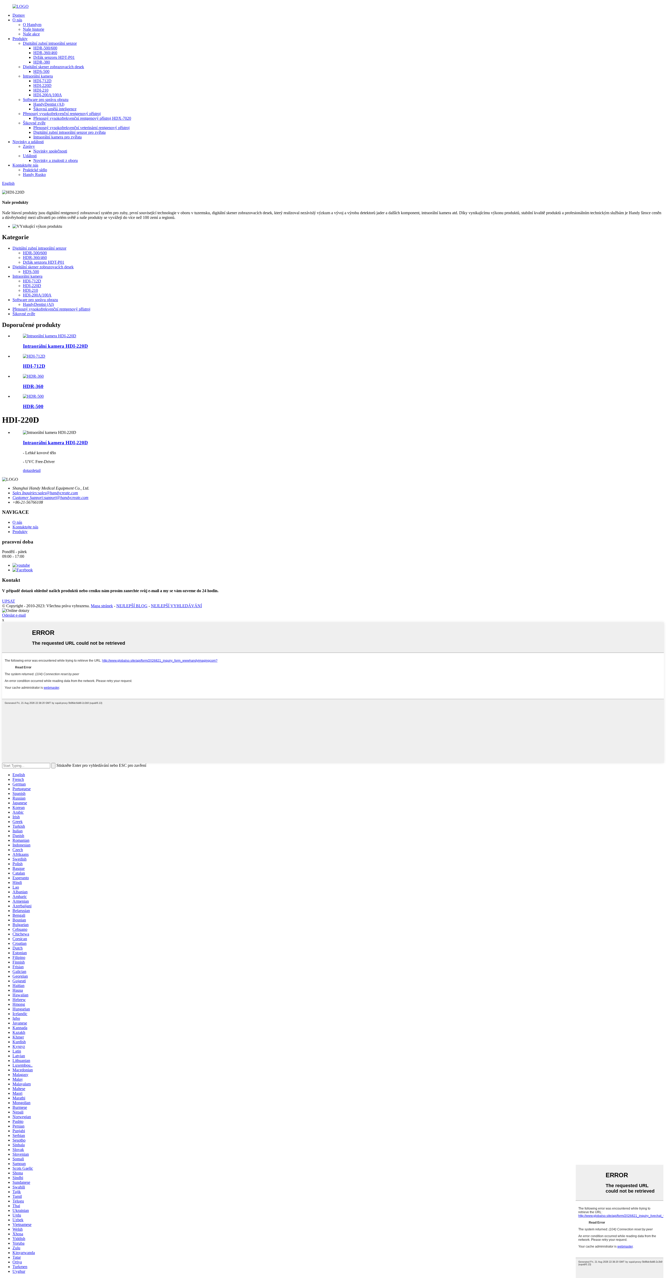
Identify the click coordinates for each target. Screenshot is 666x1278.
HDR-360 (33, 386)
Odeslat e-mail (14, 615)
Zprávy (29, 146)
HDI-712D (42, 81)
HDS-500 (41, 71)
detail (36, 470)
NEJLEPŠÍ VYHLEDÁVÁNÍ (176, 606)
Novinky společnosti (50, 151)
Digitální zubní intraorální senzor (50, 43)
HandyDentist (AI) (48, 104)
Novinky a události (28, 142)
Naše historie (33, 29)
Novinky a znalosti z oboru (55, 160)
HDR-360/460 (45, 52)
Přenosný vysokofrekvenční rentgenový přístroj (62, 113)
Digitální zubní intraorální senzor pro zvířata (69, 132)
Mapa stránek (102, 606)
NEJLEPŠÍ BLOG (132, 606)
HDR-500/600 (45, 48)
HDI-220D (42, 85)
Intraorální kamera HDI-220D (55, 346)
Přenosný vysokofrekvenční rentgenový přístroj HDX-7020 (82, 118)
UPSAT (8, 601)
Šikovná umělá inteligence (54, 109)
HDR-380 (41, 62)
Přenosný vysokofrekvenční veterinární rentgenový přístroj (81, 127)
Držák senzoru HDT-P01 (54, 57)
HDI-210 (40, 90)
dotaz (27, 470)
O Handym (32, 24)
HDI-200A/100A (47, 95)
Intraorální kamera (38, 76)
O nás (17, 20)
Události (30, 156)
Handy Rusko (34, 174)
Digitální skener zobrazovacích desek (53, 67)
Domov (18, 15)
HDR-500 (33, 406)
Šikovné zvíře (34, 123)
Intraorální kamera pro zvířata (57, 137)
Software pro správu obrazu (45, 99)
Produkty (20, 38)
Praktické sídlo (35, 170)
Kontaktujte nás (25, 165)
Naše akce (31, 34)
